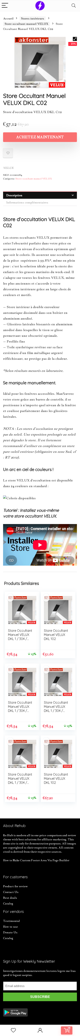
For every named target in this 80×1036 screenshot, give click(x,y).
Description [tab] (14, 195)
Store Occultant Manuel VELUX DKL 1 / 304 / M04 (20, 637)
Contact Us (10, 892)
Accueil (8, 18)
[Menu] (5, 5)
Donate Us (10, 932)
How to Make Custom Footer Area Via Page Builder (36, 860)
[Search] (74, 5)
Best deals (10, 898)
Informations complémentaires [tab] (27, 202)
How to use (10, 926)
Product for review (15, 886)
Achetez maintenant (40, 137)
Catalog (8, 903)
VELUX (8, 168)
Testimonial (11, 921)
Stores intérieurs (32, 18)
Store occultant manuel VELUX (26, 24)
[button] (75, 39)
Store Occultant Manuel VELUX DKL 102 (56, 635)
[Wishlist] (13, 1030)
